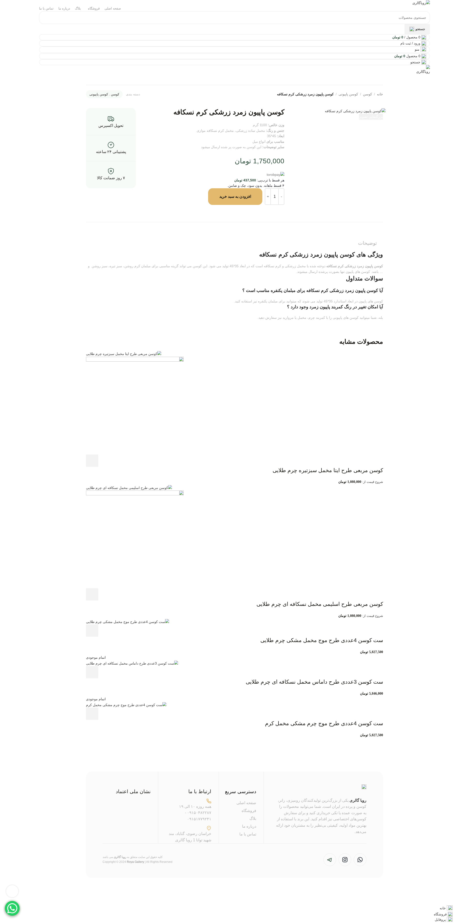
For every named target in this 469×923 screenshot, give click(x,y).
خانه (380, 94)
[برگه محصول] (135, 405)
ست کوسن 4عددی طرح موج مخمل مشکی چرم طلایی (321, 640)
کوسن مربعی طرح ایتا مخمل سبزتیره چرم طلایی (328, 470)
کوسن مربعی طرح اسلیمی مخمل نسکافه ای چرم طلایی (319, 604)
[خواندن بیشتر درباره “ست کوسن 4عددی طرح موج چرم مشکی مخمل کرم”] (92, 714)
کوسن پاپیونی (348, 94)
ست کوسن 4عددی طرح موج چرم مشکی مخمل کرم (324, 723)
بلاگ (252, 818)
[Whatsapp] (360, 859)
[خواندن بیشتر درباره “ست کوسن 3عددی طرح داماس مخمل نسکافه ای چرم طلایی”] (92, 672)
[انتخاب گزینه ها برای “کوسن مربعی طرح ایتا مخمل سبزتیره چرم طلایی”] (92, 461)
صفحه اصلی (246, 803)
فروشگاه (249, 811)
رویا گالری (358, 800)
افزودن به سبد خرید (235, 196)
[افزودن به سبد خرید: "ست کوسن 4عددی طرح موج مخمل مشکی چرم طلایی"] (92, 630)
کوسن (367, 94)
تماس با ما (247, 834)
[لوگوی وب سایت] (421, 3)
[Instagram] (345, 859)
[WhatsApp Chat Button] (12, 908)
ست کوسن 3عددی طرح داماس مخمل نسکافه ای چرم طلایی (314, 682)
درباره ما (249, 826)
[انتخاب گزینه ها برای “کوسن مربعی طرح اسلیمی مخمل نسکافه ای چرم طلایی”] (92, 594)
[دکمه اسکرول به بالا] (12, 891)
